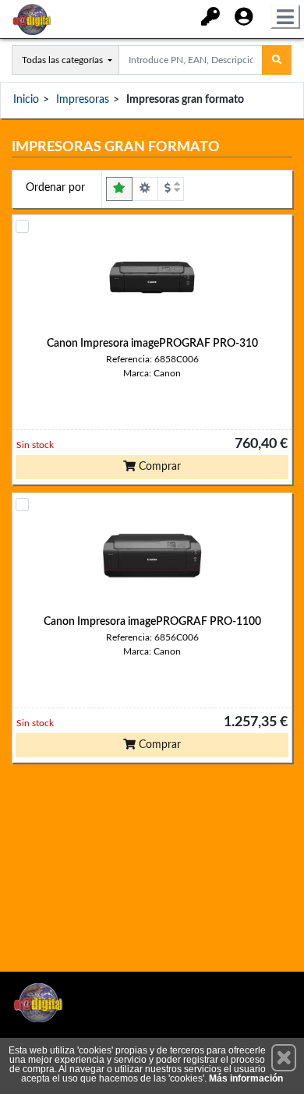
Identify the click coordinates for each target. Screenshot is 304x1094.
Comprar (158, 466)
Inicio (26, 99)
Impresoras (82, 99)
